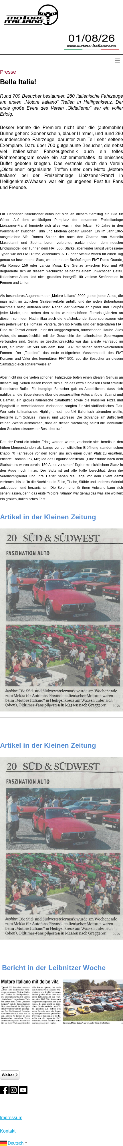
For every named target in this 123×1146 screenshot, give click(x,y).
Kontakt (7, 1131)
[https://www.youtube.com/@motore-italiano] (23, 1090)
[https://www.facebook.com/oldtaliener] (4, 1090)
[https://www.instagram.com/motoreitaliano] (13, 1090)
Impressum (11, 1117)
